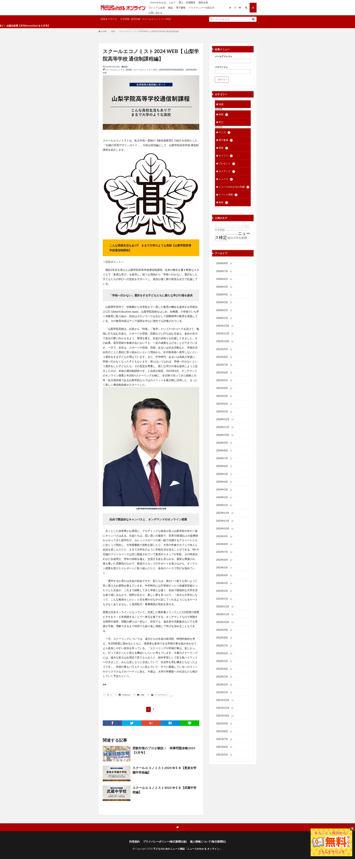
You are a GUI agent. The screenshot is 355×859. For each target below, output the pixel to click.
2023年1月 (224, 598)
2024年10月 (224, 434)
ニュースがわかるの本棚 (234, 186)
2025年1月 (224, 411)
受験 (113, 31)
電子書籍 (180, 7)
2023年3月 (224, 583)
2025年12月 (224, 325)
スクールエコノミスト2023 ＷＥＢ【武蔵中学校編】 (164, 790)
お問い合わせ (155, 12)
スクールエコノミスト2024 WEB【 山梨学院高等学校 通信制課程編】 (149, 31)
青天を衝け (220, 241)
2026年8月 (224, 263)
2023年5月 (224, 567)
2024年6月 (224, 466)
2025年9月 (224, 349)
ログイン (222, 79)
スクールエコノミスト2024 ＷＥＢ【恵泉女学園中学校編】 (164, 770)
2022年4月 (224, 668)
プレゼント (227, 163)
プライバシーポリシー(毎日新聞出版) (165, 841)
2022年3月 (224, 676)
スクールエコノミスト (115, 69)
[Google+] (151, 723)
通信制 (129, 69)
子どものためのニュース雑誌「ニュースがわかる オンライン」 (187, 848)
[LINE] (189, 723)
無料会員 (203, 2)
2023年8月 (224, 544)
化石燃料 (241, 230)
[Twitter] (131, 723)
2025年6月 (224, 372)
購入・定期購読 (187, 2)
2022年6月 (224, 653)
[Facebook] (112, 723)
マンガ (224, 132)
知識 (221, 104)
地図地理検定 (229, 234)
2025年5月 (224, 380)
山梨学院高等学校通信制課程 (171, 69)
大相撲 (227, 230)
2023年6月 (224, 559)
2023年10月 (224, 528)
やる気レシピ (233, 227)
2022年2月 (224, 684)
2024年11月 (224, 427)
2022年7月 (224, 645)
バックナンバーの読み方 (202, 7)
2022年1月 (224, 692)
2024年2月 (224, 497)
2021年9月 (224, 723)
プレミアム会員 (156, 7)
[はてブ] (170, 723)
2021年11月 (224, 707)
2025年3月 (224, 395)
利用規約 (134, 841)
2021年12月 (224, 700)
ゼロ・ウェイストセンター (224, 225)
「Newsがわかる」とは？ (162, 2)
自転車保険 (245, 225)
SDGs (247, 228)
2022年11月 (224, 614)
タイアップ (226, 171)
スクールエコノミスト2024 (145, 69)
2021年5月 (224, 754)
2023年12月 (224, 512)
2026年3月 (224, 302)
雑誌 (170, 7)
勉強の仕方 (234, 230)
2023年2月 (224, 590)
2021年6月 (224, 746)
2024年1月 (224, 505)
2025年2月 (224, 403)
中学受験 (125, 18)
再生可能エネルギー (222, 227)
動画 (223, 202)
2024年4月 (224, 481)
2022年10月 (224, 622)
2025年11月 (224, 333)
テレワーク (237, 225)
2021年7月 (224, 739)
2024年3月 (224, 489)
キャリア (225, 155)
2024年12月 (224, 419)
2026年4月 (224, 294)
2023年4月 (224, 575)
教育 (222, 234)
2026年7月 (224, 271)
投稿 (223, 114)
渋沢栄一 (242, 227)
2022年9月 (224, 629)
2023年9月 (224, 536)
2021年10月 (224, 715)
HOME (104, 31)
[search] (253, 19)
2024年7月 (224, 458)
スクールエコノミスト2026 (156, 18)
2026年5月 (224, 286)
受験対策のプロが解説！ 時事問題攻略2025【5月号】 (164, 750)
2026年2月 (224, 310)
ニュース (226, 179)
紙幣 (226, 241)
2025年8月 (224, 356)
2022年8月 (224, 637)
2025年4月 (224, 388)
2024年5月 (224, 473)
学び (221, 122)
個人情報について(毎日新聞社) (208, 841)
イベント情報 (228, 194)
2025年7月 (224, 364)
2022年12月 (224, 606)
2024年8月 (224, 450)
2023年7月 (224, 551)
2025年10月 (224, 341)
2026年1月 (224, 317)
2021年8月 (224, 731)
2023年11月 (224, 520)
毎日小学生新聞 (237, 237)
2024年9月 (224, 442)
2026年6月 (224, 278)
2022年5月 (224, 661)
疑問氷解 (135, 18)
